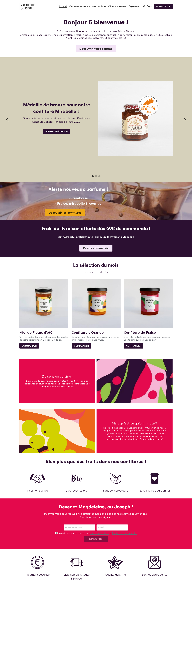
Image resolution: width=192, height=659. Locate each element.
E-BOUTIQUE (163, 6)
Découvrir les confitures (64, 212)
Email (101, 527)
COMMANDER (29, 346)
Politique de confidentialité (124, 533)
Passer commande (96, 248)
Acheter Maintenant (56, 131)
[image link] (27, 6)
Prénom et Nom (74, 527)
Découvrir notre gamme (95, 48)
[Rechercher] (144, 6)
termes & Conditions (99, 533)
